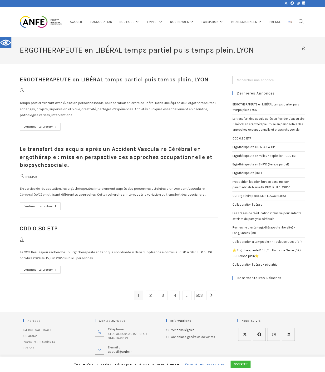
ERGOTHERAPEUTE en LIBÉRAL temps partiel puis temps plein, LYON (114, 79)
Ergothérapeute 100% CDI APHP (253, 147)
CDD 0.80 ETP (38, 228)
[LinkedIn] (288, 334)
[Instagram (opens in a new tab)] (298, 3)
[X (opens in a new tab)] (286, 3)
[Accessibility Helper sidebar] (5, 42)
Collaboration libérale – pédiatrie (254, 264)
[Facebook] (259, 334)
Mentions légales (182, 330)
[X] (244, 334)
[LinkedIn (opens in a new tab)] (303, 3)
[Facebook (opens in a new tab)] (292, 3)
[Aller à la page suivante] (211, 295)
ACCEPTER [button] (240, 364)
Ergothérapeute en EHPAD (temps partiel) (260, 164)
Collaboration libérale (247, 204)
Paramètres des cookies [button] (205, 364)
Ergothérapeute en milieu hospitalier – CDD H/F (264, 156)
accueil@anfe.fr (120, 352)
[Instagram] (273, 334)
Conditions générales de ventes (193, 337)
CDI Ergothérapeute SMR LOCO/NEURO (259, 196)
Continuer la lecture (42, 125)
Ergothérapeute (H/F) (247, 173)
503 (199, 295)
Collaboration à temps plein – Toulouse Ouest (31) (267, 241)
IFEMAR (31, 177)
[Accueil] (303, 48)
